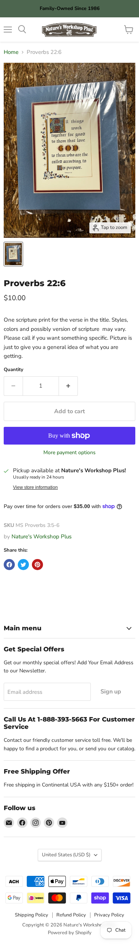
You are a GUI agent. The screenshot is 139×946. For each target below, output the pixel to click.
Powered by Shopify (70, 932)
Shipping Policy (31, 915)
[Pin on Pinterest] (37, 564)
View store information (35, 487)
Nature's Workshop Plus (41, 536)
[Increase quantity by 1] (68, 385)
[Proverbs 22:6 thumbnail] (13, 254)
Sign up (110, 692)
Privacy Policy (109, 915)
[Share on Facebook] (9, 564)
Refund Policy (71, 915)
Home (11, 52)
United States (66, 854)
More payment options (69, 453)
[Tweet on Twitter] (23, 564)
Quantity (13, 370)
